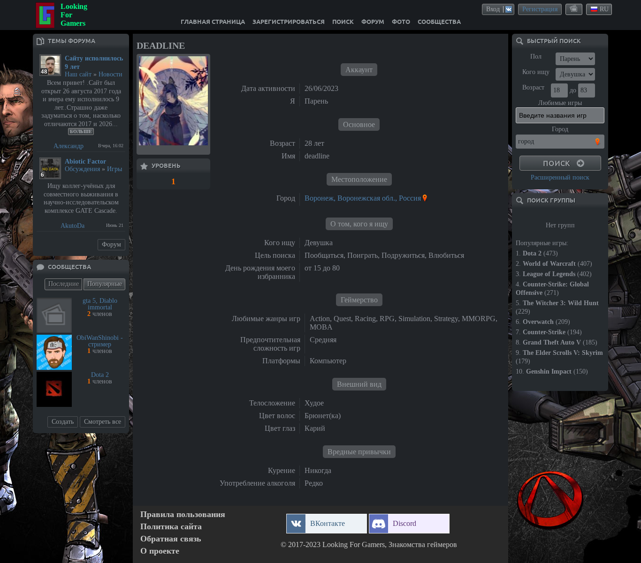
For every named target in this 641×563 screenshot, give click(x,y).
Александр (68, 146)
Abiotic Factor (85, 161)
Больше (81, 131)
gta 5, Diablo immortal (100, 304)
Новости (110, 74)
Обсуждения (82, 169)
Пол (536, 56)
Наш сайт (78, 74)
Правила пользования (182, 514)
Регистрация (539, 9)
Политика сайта (171, 526)
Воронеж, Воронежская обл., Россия (363, 198)
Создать (63, 421)
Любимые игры (560, 102)
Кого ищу (535, 71)
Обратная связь (170, 538)
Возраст (533, 87)
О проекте (159, 551)
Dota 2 (100, 374)
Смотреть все (102, 421)
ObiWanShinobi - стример (99, 341)
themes (574, 9)
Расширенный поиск (560, 177)
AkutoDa (72, 225)
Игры (114, 169)
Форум (111, 244)
